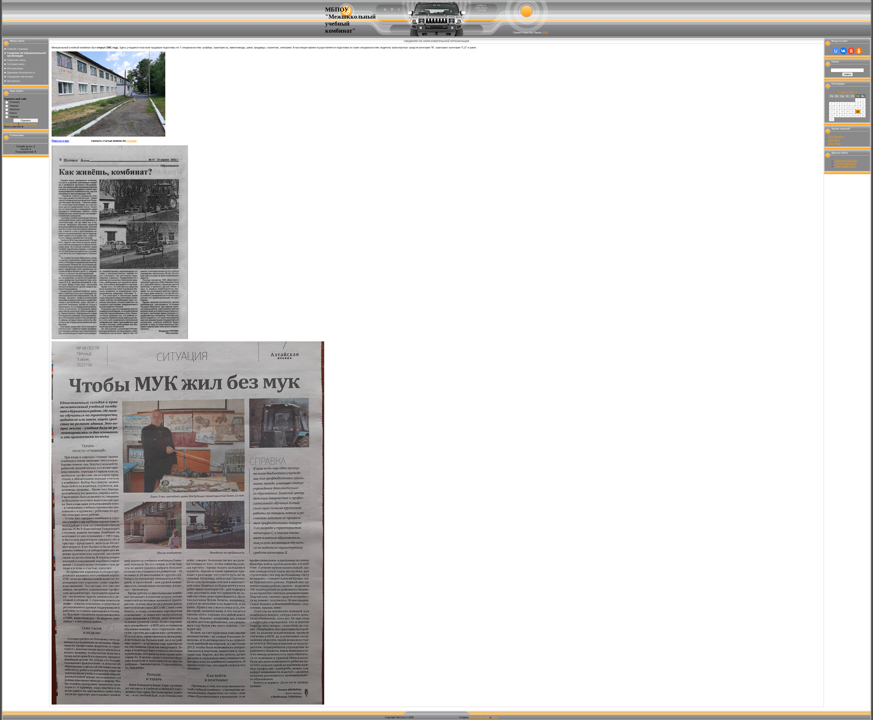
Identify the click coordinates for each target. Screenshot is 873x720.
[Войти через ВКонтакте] (843, 51)
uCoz (495, 717)
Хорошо (14, 105)
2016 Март (834, 140)
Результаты (11, 123)
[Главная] (385, 9)
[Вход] (399, 9)
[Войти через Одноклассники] (858, 51)
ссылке (131, 140)
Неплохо (15, 109)
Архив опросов (28, 123)
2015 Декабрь (836, 136)
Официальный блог (846, 160)
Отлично (15, 102)
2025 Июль (834, 143)
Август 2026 (847, 92)
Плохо (13, 113)
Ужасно (14, 116)
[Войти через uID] (835, 51)
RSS (545, 32)
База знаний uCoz (845, 166)
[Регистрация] (392, 9)
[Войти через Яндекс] (851, 51)
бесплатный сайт (479, 717)
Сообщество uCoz (845, 163)
